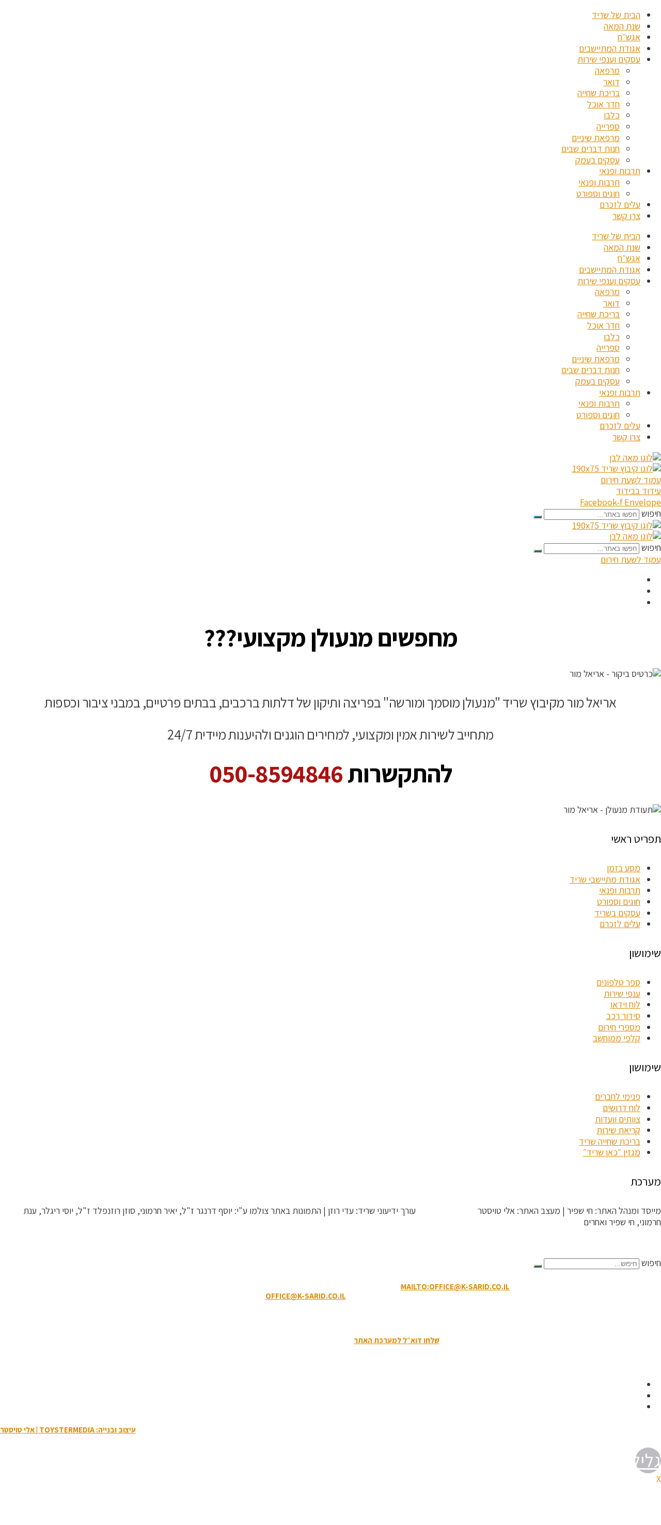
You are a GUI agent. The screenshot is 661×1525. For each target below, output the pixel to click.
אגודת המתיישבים (609, 48)
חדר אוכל (603, 104)
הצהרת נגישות (324, 1318)
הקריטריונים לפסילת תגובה (615, 1243)
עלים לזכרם (620, 204)
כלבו (612, 115)
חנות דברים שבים (590, 149)
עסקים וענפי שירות (608, 59)
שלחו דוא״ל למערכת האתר (396, 1340)
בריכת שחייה (598, 93)
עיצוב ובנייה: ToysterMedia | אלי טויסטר (68, 1430)
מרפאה (607, 70)
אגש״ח (629, 37)
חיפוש (651, 513)
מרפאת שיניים (596, 138)
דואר (611, 82)
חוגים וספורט (598, 193)
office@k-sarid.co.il (305, 1296)
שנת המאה (622, 26)
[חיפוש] (537, 516)
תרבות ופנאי (619, 171)
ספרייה (608, 126)
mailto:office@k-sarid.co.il (455, 1286)
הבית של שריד (616, 15)
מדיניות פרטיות (273, 1318)
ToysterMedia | (446, 1210)
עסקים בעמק (597, 160)
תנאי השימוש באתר (382, 1318)
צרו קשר (626, 216)
